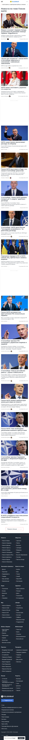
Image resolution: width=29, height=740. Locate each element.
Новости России (6, 610)
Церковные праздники (22, 650)
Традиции (18, 654)
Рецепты (17, 675)
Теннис (18, 574)
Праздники (18, 647)
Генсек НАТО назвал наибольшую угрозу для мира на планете (13, 401)
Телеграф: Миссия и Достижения (10, 726)
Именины (18, 661)
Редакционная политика (8, 709)
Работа (18, 543)
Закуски (18, 690)
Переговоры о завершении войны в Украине (14, 4)
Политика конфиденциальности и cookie (12, 707)
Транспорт (4, 571)
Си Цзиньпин (5, 654)
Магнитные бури (20, 619)
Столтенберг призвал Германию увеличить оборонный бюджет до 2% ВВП (13, 458)
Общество (18, 537)
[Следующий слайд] (27, 4)
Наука (2, 585)
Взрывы (4, 633)
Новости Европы (6, 605)
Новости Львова (6, 550)
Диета (17, 593)
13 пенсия (4, 678)
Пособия (18, 557)
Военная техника (6, 642)
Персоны (3, 647)
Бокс (17, 571)
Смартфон (4, 598)
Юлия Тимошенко (6, 666)
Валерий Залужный (7, 659)
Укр (27, 1)
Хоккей (18, 576)
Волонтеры (5, 640)
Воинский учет (19, 638)
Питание (18, 591)
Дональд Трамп (6, 652)
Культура (18, 615)
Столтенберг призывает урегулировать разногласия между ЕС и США (14, 488)
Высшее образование (21, 554)
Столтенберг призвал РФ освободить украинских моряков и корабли (14, 342)
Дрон (3, 595)
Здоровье (18, 585)
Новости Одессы (6, 547)
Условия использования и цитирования (11, 712)
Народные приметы (21, 652)
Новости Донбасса (6, 557)
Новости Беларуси (6, 617)
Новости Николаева (7, 561)
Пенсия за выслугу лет (7, 690)
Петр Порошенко (6, 664)
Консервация (19, 681)
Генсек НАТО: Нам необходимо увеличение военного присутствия (14, 429)
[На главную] (14, 1)
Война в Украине (5, 626)
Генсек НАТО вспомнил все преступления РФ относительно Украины (13, 313)
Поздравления (20, 622)
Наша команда (5, 721)
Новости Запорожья (7, 552)
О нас (3, 705)
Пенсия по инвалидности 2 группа (8, 681)
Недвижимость (6, 574)
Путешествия (19, 612)
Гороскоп (18, 605)
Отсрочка (18, 634)
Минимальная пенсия (7, 688)
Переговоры (5, 635)
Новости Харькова (6, 543)
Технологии (5, 588)
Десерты (18, 685)
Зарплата (18, 540)
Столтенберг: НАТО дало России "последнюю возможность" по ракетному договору (13, 229)
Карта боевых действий (5, 630)
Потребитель (19, 607)
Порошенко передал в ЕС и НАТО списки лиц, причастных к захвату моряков (13, 257)
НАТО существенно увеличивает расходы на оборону (13, 143)
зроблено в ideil (4, 735)
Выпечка (18, 678)
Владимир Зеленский (7, 650)
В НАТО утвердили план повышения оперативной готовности (14, 516)
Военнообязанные (21, 636)
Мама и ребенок (20, 588)
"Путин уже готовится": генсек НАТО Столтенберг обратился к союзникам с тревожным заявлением (14, 61)
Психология (19, 595)
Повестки (18, 629)
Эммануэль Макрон (7, 657)
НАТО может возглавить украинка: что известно (13, 88)
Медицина (18, 550)
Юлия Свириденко (6, 671)
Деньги (4, 569)
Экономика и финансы (7, 566)
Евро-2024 (19, 578)
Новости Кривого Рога (7, 554)
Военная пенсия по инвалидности (7, 685)
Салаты (18, 688)
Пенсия (3, 675)
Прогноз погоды (20, 559)
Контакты (4, 719)
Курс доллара (5, 578)
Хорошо (21, 738)
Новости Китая (6, 615)
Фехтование (19, 581)
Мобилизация (19, 626)
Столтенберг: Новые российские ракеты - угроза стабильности (13, 371)
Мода (17, 610)
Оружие (4, 637)
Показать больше (12, 529)
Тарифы (4, 576)
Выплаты (18, 545)
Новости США (5, 607)
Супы (17, 683)
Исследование (20, 598)
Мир (2, 602)
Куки (14, 738)
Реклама (4, 714)
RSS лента (4, 728)
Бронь (17, 631)
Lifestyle (17, 602)
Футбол (18, 569)
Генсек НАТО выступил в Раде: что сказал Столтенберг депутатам (14, 170)
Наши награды (5, 716)
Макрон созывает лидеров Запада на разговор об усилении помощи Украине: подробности (13, 31)
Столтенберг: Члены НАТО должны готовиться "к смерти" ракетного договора (14, 199)
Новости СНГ (5, 612)
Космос (4, 591)
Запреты (18, 657)
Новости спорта (19, 566)
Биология (4, 593)
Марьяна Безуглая (6, 668)
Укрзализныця (5, 581)
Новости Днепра (6, 545)
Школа (18, 552)
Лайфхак (18, 617)
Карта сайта (5, 723)
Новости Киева (6, 540)
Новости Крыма (6, 559)
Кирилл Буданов (6, 661)
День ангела (19, 659)
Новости (3, 537)
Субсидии (18, 547)
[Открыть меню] (2, 1)
